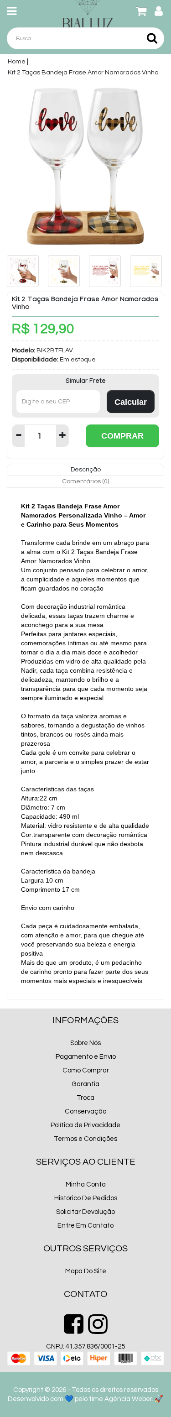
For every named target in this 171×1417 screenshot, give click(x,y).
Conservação (85, 1111)
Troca (85, 1097)
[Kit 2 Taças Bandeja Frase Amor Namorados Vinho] (85, 164)
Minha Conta (86, 1184)
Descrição (86, 469)
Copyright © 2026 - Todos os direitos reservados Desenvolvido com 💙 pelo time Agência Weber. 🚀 (85, 1394)
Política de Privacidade (85, 1125)
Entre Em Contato (85, 1225)
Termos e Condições (85, 1138)
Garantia (85, 1084)
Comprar (122, 435)
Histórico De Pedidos (85, 1198)
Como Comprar (85, 1070)
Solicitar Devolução (85, 1211)
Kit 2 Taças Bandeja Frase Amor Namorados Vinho (83, 72)
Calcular (130, 402)
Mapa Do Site (85, 1271)
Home (17, 61)
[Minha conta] (159, 13)
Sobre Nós (85, 1043)
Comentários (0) (85, 481)
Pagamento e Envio (86, 1056)
